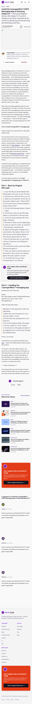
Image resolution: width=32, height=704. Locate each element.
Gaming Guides (6, 635)
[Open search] (25, 2)
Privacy (3, 699)
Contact (4, 653)
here (3, 343)
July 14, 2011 (9, 509)
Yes (14, 385)
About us (4, 650)
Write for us (4, 656)
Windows (19, 629)
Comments (27, 26)
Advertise (4, 662)
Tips (18, 632)
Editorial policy (5, 659)
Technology (20, 626)
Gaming (4, 626)
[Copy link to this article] (21, 26)
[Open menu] (21, 2)
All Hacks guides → (25, 395)
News (8, 6)
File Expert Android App (17, 153)
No (20, 385)
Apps (18, 635)
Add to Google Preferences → (18, 278)
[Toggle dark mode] (28, 2)
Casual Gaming (5, 629)
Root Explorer (16, 145)
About (12, 699)
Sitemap (17, 699)
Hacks (3, 6)
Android (4, 638)
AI (2, 641)
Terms (7, 699)
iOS (2, 644)
